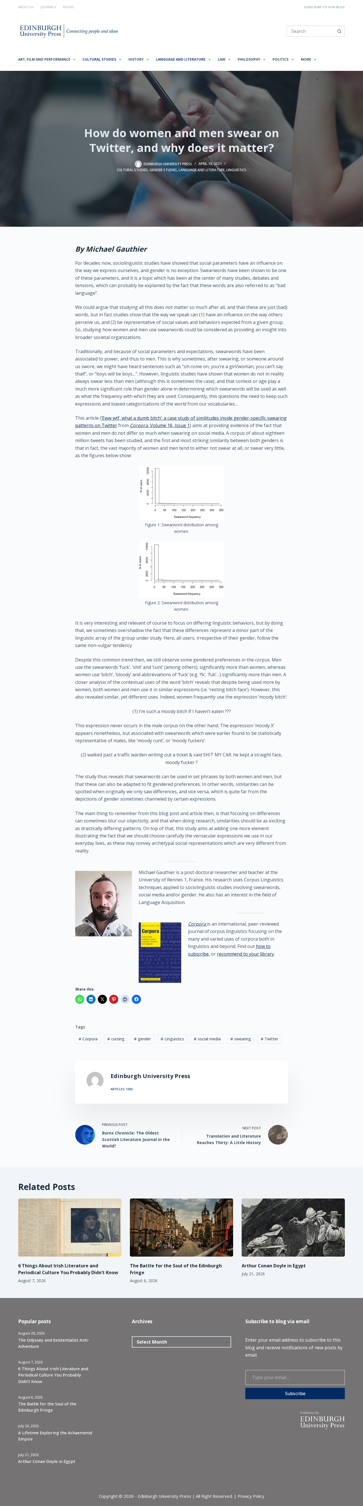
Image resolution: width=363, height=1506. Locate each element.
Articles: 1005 (122, 1089)
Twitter (269, 1039)
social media (207, 1039)
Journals (48, 7)
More (306, 59)
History (136, 59)
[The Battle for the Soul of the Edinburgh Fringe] (181, 1228)
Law (221, 59)
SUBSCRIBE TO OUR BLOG (324, 7)
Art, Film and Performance (44, 59)
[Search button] (339, 31)
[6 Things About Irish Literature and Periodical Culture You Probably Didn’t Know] (69, 1228)
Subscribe (295, 1393)
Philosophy (249, 59)
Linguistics (236, 169)
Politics (280, 59)
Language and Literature (180, 59)
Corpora (197, 924)
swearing (240, 1039)
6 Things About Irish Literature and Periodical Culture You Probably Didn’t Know (53, 1375)
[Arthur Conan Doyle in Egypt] (293, 1228)
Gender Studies (163, 169)
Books (68, 7)
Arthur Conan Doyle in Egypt (274, 1266)
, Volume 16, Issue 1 (160, 425)
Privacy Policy (251, 1496)
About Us (25, 7)
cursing (115, 1039)
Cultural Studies (99, 59)
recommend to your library (245, 954)
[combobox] (310, 31)
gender (142, 1039)
